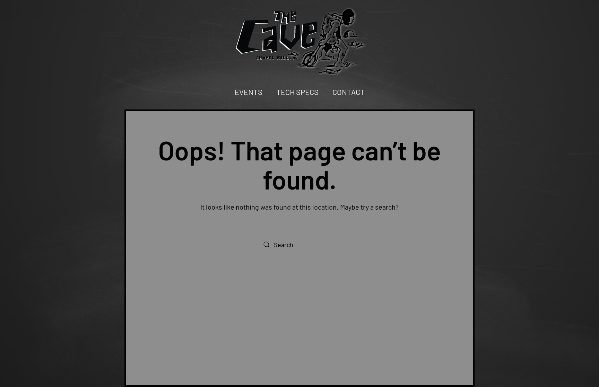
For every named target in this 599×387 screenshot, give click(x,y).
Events (248, 91)
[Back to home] (299, 41)
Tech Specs (297, 91)
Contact (348, 91)
